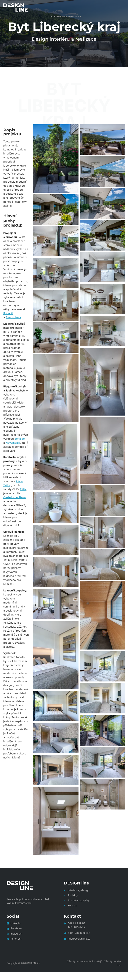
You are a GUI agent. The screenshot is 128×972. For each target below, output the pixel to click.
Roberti (8, 313)
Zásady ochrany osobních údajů (84, 961)
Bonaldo (19, 438)
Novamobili (13, 442)
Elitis (23, 489)
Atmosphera (13, 317)
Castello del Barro (14, 497)
